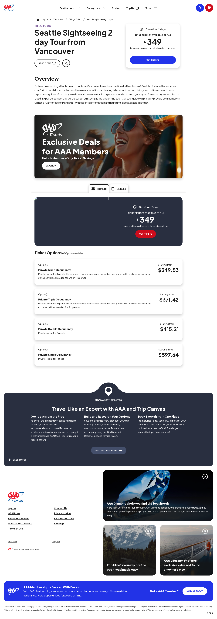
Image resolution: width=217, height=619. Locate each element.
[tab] (99, 188)
